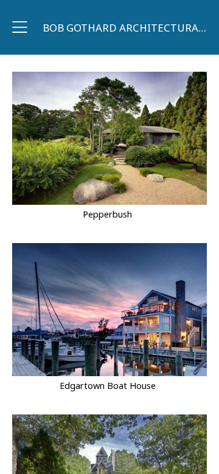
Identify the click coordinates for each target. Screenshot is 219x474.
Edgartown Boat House (108, 385)
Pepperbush (107, 214)
